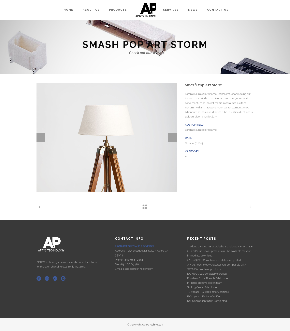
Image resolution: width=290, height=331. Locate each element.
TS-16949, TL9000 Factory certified (208, 291)
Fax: (117, 264)
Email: (119, 268)
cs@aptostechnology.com (138, 268)
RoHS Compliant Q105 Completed (207, 300)
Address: (120, 250)
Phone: (119, 259)
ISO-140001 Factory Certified (204, 296)
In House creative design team (204, 282)
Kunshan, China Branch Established (208, 278)
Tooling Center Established (202, 287)
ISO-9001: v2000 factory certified (207, 273)
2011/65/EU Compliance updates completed (214, 260)
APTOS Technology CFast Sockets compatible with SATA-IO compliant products (216, 267)
